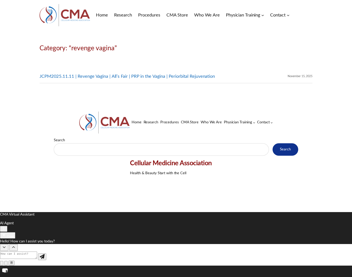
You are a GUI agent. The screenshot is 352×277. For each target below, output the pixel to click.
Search (59, 140)
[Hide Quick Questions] (4, 247)
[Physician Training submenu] (262, 15)
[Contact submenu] (288, 15)
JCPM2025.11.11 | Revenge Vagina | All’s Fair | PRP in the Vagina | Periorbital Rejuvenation (127, 76)
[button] (176, 271)
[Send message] (42, 256)
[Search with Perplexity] (11, 263)
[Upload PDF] (1, 263)
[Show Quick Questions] (13, 247)
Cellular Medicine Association (171, 163)
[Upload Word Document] (6, 263)
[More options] (3, 229)
